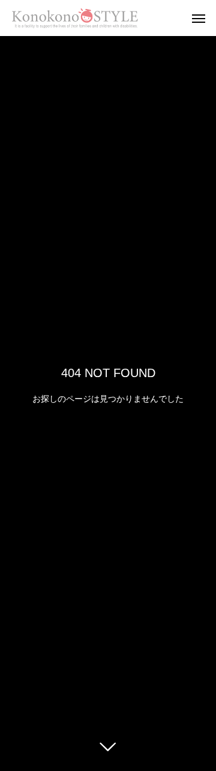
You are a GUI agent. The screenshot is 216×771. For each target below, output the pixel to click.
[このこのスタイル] (75, 18)
